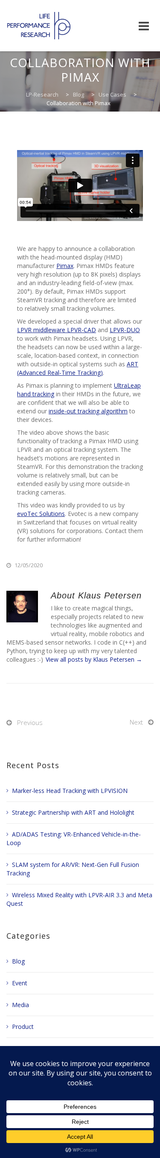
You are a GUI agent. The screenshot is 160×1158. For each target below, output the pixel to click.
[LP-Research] (38, 25)
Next (136, 722)
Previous (30, 722)
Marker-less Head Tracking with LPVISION (70, 791)
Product (23, 1026)
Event (19, 983)
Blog (18, 961)
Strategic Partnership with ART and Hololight (73, 812)
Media (20, 1005)
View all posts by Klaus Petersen (94, 659)
